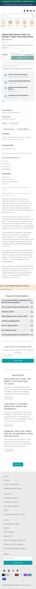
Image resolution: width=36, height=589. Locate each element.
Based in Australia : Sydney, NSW (15, 540)
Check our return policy (9, 119)
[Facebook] (4, 571)
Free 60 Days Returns (11, 502)
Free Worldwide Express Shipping (15, 548)
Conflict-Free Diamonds (11, 484)
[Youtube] (17, 571)
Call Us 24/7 (8, 536)
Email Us (7, 528)
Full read (9, 398)
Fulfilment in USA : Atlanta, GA (14, 544)
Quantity (5, 55)
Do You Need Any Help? (11, 524)
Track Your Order (9, 532)
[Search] (33, 16)
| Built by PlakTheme (25, 585)
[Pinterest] (9, 571)
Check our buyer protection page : (12, 112)
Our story (7, 480)
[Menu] (34, 11)
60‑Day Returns (29, 54)
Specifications (9, 129)
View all (18, 464)
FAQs (5, 510)
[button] (18, 63)
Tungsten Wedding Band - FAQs (14, 514)
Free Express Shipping (11, 498)
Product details (22, 129)
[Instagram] (13, 571)
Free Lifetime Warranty (11, 506)
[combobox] (18, 16)
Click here (29, 45)
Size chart (6, 47)
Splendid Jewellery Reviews (13, 488)
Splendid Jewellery (14, 585)
